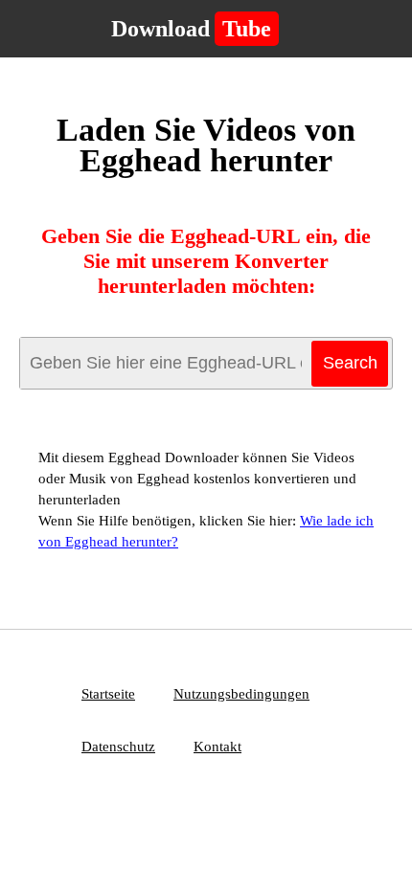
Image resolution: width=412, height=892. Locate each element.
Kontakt (217, 746)
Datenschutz (118, 746)
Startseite (108, 694)
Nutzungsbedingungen (241, 694)
